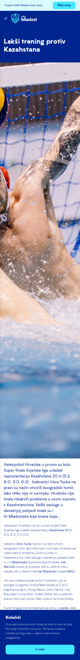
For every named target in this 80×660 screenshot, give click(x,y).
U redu (40, 649)
